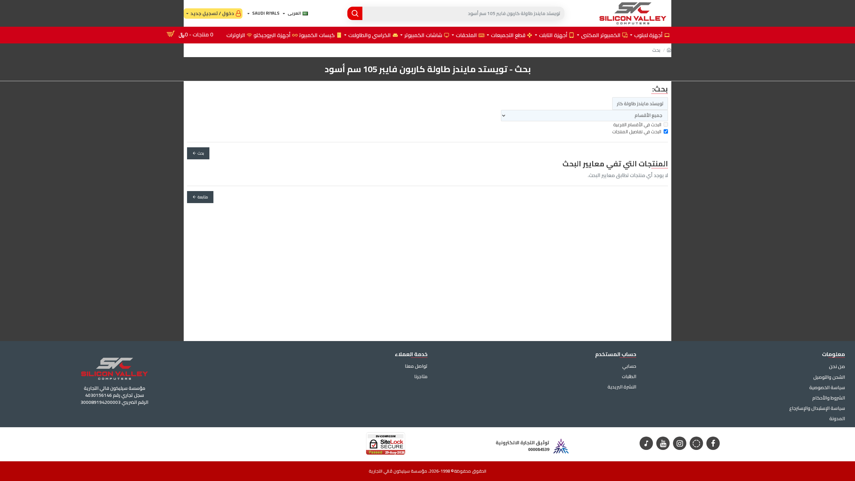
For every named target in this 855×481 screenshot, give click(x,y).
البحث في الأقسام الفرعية (637, 124)
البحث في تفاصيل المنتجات (636, 131)
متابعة (202, 197)
